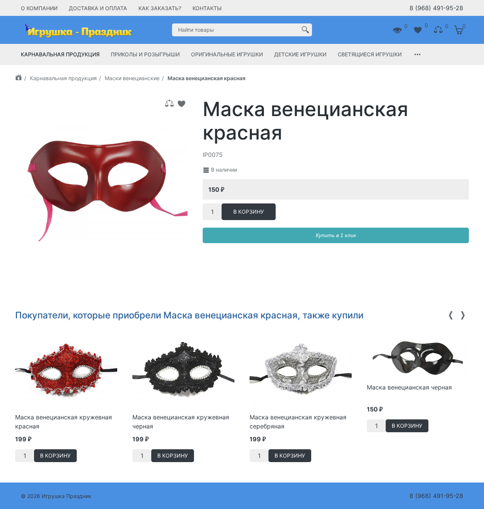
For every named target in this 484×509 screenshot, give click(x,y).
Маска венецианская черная (409, 387)
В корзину (248, 211)
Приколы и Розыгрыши (145, 54)
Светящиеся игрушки (370, 54)
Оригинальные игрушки (227, 54)
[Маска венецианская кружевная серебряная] (301, 372)
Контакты (207, 8)
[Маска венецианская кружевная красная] (66, 372)
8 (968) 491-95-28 (436, 8)
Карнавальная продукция (60, 54)
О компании (39, 8)
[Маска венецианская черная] (418, 357)
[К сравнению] (169, 104)
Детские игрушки (300, 54)
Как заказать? (159, 8)
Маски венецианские (132, 78)
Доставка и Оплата (98, 8)
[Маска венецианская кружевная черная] (183, 372)
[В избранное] (181, 104)
